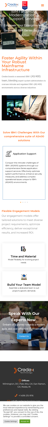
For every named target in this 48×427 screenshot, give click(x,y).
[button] (39, 5)
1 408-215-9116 (26, 395)
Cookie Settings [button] (11, 421)
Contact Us (24, 336)
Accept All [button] (25, 421)
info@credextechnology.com (25, 401)
